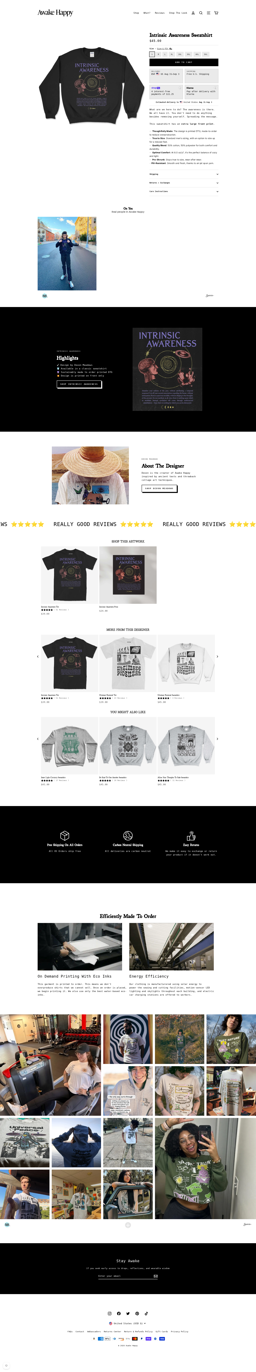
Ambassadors (94, 1331)
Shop (136, 13)
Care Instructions (158, 191)
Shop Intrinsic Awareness (79, 384)
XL (172, 54)
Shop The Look (178, 13)
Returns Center (112, 1331)
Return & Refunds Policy (138, 1331)
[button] (201, 13)
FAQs (70, 1331)
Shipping (153, 174)
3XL (188, 54)
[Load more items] (128, 1225)
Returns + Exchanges (159, 183)
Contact (80, 1331)
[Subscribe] (155, 1276)
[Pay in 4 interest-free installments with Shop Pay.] (180, 88)
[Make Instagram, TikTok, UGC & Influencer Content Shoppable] (210, 296)
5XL (205, 54)
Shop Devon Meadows (159, 488)
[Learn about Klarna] (215, 88)
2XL (180, 54)
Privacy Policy (179, 1331)
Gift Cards (162, 1331)
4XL (197, 54)
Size (159, 49)
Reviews (160, 13)
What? (147, 13)
